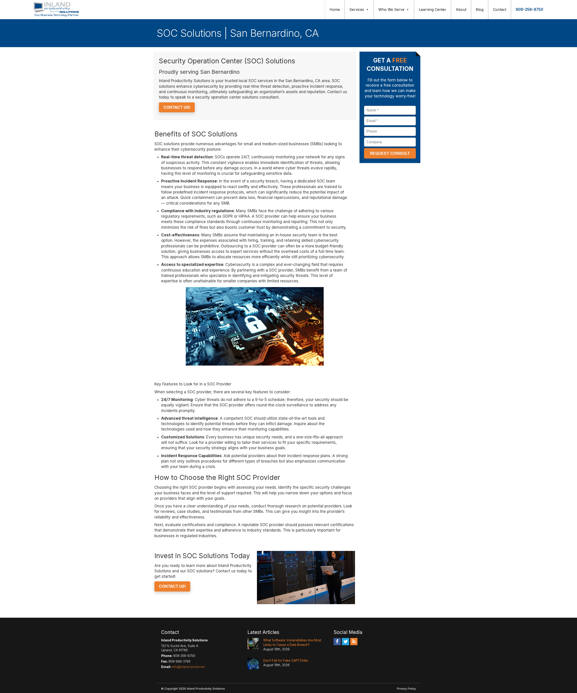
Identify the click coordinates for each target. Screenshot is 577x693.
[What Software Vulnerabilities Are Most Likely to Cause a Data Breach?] (253, 643)
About (461, 9)
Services (356, 9)
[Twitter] (345, 641)
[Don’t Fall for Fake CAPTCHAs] (253, 664)
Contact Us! (176, 107)
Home (335, 9)
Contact (499, 9)
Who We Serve (391, 9)
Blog (479, 9)
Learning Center (432, 9)
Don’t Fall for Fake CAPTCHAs (285, 660)
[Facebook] (337, 641)
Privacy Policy (406, 688)
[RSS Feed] (353, 641)
